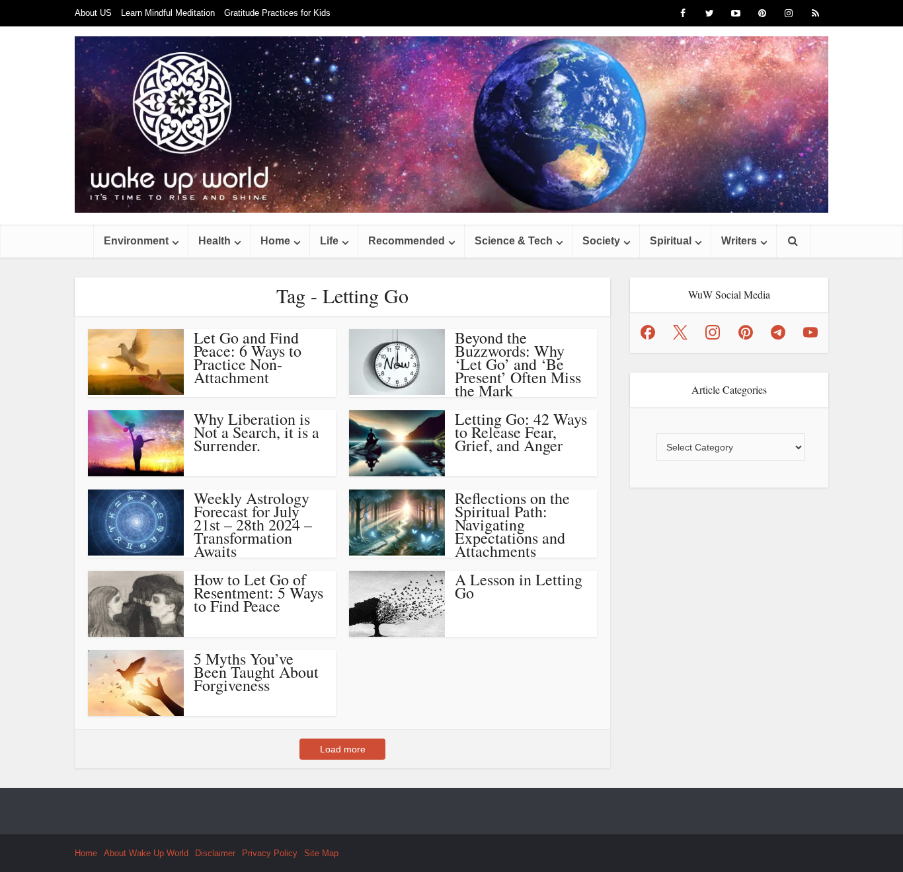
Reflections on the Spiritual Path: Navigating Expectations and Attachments (512, 525)
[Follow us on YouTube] (810, 332)
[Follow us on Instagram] (712, 332)
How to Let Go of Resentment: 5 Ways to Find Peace (258, 592)
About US (93, 13)
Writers (739, 240)
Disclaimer (215, 853)
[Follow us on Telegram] (778, 332)
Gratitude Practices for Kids (277, 13)
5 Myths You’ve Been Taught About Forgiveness (256, 672)
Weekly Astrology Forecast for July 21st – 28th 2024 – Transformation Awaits (253, 525)
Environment (136, 240)
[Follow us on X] (680, 332)
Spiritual (670, 240)
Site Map (321, 853)
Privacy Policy (269, 853)
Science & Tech (514, 240)
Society (601, 240)
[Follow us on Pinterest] (745, 332)
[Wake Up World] (451, 124)
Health (214, 240)
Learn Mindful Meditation (168, 13)
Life (329, 240)
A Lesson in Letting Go (518, 586)
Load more (343, 749)
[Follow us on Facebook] (648, 332)
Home (275, 240)
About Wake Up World (146, 853)
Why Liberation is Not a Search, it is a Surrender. (256, 432)
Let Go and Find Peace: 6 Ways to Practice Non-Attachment (247, 357)
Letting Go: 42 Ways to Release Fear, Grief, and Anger (521, 432)
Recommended (406, 240)
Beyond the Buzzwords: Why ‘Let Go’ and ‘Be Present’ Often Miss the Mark (518, 364)
